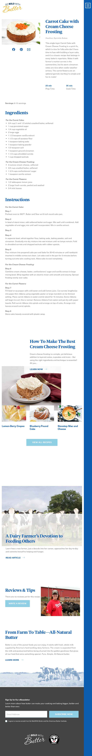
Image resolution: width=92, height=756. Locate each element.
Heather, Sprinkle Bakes (56, 38)
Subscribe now (64, 714)
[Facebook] (14, 49)
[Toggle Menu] (88, 5)
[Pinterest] (21, 49)
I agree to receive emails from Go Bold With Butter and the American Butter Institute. (37, 721)
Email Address (13, 714)
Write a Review (17, 603)
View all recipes (42, 442)
